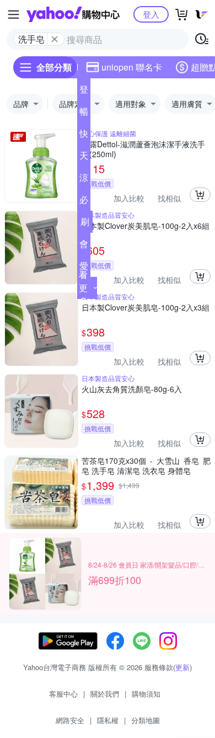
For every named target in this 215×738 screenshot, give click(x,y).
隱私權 (108, 720)
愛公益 (83, 268)
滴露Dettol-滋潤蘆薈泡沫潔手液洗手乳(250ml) (143, 149)
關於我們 (104, 693)
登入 (151, 14)
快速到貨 (83, 136)
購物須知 (146, 693)
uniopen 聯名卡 (131, 67)
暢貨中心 (83, 113)
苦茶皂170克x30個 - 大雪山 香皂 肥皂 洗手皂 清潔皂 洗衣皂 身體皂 (146, 465)
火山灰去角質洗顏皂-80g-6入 (132, 389)
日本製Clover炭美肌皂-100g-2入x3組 (145, 307)
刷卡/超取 (84, 224)
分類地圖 (145, 720)
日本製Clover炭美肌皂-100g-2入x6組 (145, 226)
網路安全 (70, 720)
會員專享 (83, 246)
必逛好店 (83, 202)
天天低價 (83, 158)
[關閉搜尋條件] (55, 39)
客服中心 (63, 693)
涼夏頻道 (83, 180)
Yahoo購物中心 (73, 14)
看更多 (83, 287)
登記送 (83, 91)
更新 (182, 667)
